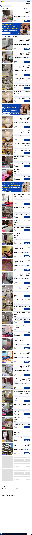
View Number (27, 20)
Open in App (29, 533)
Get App (29, 1)
